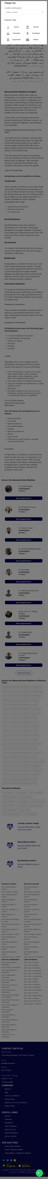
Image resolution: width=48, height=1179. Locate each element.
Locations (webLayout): (12, 8)
